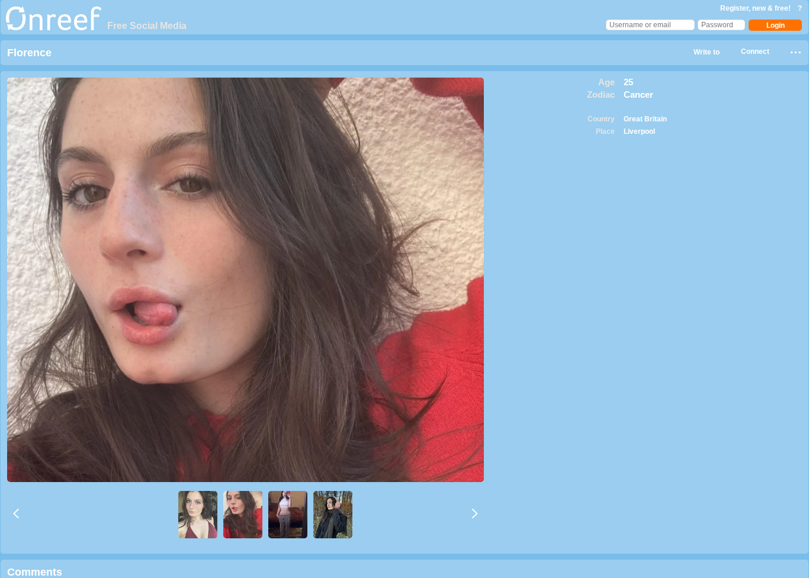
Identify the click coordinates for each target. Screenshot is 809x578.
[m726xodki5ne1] (287, 514)
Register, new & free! (756, 8)
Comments (34, 572)
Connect (755, 51)
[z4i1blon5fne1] (197, 514)
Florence (29, 53)
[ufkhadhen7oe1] (242, 514)
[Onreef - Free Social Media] (53, 28)
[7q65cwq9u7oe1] (332, 514)
